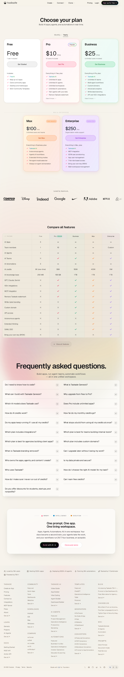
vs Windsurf (31, 649)
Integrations (8, 602)
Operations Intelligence (58, 622)
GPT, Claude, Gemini (12, 280)
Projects (7, 630)
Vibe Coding (55, 595)
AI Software (79, 613)
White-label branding (12, 302)
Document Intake (104, 648)
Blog (100, 584)
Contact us (8, 599)
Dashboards (31, 597)
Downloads (33, 609)
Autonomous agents (12, 318)
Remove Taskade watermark (15, 296)
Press (6, 609)
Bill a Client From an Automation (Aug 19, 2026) (108, 607)
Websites (30, 600)
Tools (29, 594)
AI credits (8, 269)
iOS (28, 617)
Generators (80, 609)
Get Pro (61, 64)
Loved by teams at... (61, 191)
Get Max (41, 138)
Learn (7, 622)
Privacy (18, 667)
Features (7, 595)
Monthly (57, 35)
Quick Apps (31, 591)
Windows (30, 624)
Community (32, 584)
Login (97, 3)
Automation (102, 632)
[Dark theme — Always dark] (116, 667)
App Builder (55, 592)
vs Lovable (31, 643)
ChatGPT (77, 591)
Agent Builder (56, 599)
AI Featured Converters (82, 638)
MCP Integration (10, 291)
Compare (31, 633)
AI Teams (8, 258)
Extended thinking (11, 324)
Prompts (102, 641)
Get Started (22, 64)
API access (8, 313)
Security (29, 667)
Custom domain (10, 307)
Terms (23, 667)
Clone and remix (71, 545)
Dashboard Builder (57, 602)
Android (30, 613)
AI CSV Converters (81, 644)
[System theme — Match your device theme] (110, 667)
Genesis (7, 626)
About (6, 612)
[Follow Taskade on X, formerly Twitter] (85, 667)
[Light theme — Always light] (113, 667)
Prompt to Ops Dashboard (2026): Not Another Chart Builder (108, 591)
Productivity (55, 625)
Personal (78, 600)
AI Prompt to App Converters (84, 650)
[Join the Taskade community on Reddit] (96, 667)
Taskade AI (56, 584)
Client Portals (102, 645)
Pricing (89, 3)
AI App (77, 619)
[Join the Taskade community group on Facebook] (104, 667)
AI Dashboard (79, 625)
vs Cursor (30, 637)
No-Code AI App (80, 616)
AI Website (78, 622)
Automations (57, 637)
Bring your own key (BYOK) (14, 335)
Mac (29, 620)
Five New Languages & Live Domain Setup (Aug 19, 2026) (108, 610)
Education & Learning (58, 653)
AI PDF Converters (81, 641)
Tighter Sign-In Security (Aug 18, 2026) (108, 613)
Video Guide (55, 588)
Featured (30, 588)
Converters (80, 634)
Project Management (58, 619)
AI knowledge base (11, 275)
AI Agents (8, 253)
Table (76, 597)
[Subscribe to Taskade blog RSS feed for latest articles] (100, 667)
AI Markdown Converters (83, 647)
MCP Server (8, 605)
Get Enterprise (80, 138)
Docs (6, 643)
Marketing (54, 628)
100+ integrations (10, 286)
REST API (7, 651)
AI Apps (7, 242)
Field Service (102, 651)
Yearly (65, 35)
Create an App (9, 588)
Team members (10, 247)
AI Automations (10, 264)
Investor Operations (57, 650)
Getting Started (9, 647)
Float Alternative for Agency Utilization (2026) (108, 594)
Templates (80, 584)
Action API (7, 654)
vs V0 (29, 646)
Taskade (8, 584)
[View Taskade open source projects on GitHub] (92, 667)
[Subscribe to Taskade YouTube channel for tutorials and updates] (88, 667)
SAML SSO (8, 329)
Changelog (103, 603)
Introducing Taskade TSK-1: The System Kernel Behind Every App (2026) (108, 588)
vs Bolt (29, 640)
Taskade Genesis (103, 626)
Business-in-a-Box (57, 644)
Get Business (100, 64)
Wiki (100, 622)
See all (7, 616)
